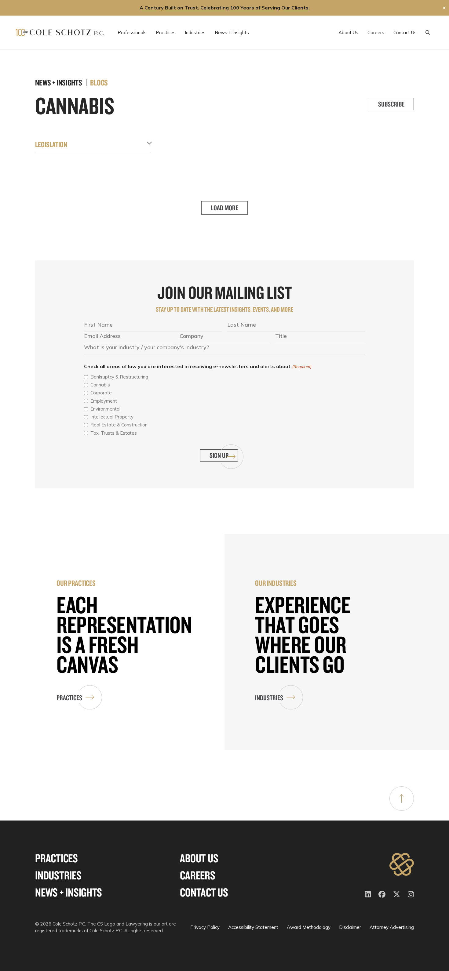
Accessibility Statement (253, 927)
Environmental (105, 409)
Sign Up (219, 455)
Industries (269, 697)
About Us (199, 858)
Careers (197, 875)
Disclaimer (350, 927)
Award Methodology (308, 927)
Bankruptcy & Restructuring (119, 377)
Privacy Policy (205, 927)
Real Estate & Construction (119, 425)
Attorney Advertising (392, 927)
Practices (69, 697)
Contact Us (204, 892)
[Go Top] (401, 798)
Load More (224, 207)
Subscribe (391, 104)
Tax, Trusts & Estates (113, 433)
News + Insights (68, 892)
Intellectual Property (111, 417)
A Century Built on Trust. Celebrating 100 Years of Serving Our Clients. (225, 8)
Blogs (99, 82)
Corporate (101, 393)
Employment (103, 401)
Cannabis (100, 385)
